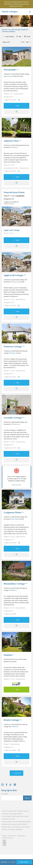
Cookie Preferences (7, 838)
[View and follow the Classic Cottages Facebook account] (6, 785)
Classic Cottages (8, 811)
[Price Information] (19, 100)
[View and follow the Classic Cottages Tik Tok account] (10, 785)
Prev (23, 42)
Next (27, 42)
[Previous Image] (5, 57)
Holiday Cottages (23, 811)
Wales (20, 814)
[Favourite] (16, 112)
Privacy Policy (12, 836)
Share (28, 36)
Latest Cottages (9, 36)
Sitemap (4, 836)
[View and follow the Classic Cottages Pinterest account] (15, 785)
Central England (6, 816)
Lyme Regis (15, 519)
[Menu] (29, 11)
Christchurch (16, 424)
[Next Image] (28, 57)
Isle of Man (11, 819)
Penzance (10, 76)
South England (13, 814)
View (17, 106)
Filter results (24, 862)
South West (5, 814)
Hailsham (15, 726)
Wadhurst (13, 590)
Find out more (16, 485)
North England (16, 816)
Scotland (4, 819)
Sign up (27, 798)
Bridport (13, 353)
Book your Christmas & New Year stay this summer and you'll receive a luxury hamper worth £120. (16, 4)
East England (25, 816)
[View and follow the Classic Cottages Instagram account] (2, 785)
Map (20, 36)
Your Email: (5, 794)
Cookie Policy (21, 836)
